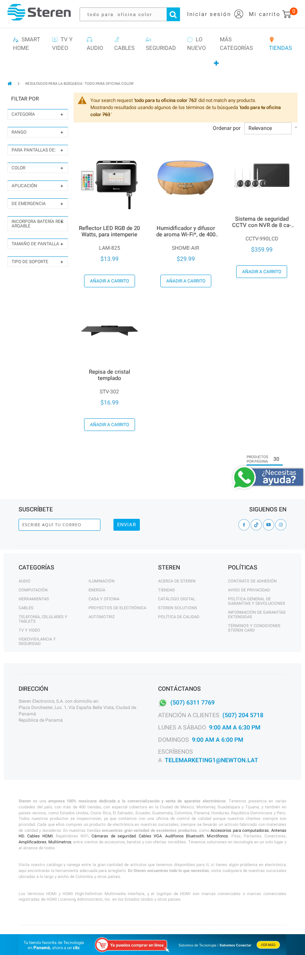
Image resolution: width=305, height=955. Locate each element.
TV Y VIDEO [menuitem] (62, 43)
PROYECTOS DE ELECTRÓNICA (117, 608)
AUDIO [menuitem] (95, 43)
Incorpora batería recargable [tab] (38, 223)
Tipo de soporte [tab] (30, 261)
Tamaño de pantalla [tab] (35, 243)
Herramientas (34, 599)
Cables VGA (150, 836)
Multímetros (59, 842)
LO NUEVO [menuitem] (196, 43)
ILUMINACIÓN (102, 581)
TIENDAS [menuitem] (280, 43)
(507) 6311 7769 (192, 702)
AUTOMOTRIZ (102, 617)
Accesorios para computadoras (240, 830)
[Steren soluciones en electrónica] (39, 12)
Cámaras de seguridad (114, 836)
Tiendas (166, 590)
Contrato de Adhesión (252, 581)
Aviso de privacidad (249, 590)
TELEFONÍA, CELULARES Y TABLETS (43, 619)
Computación (33, 590)
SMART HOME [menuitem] (26, 43)
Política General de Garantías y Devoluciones (256, 601)
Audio (24, 581)
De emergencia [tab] (29, 203)
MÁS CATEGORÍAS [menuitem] (236, 43)
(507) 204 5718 (242, 715)
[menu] (152, 51)
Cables (26, 608)
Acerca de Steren (177, 581)
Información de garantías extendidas (257, 614)
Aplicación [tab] (24, 185)
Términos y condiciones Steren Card (254, 628)
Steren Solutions (177, 608)
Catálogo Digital (176, 599)
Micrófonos (217, 836)
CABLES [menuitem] (124, 43)
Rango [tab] (19, 132)
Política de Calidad (178, 617)
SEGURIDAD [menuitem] (161, 43)
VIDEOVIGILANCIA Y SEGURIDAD (37, 641)
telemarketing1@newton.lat (211, 760)
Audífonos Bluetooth (184, 836)
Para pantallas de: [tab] (34, 150)
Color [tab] (18, 168)
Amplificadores (32, 842)
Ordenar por (227, 128)
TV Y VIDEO (29, 630)
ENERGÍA (97, 590)
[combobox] (133, 14)
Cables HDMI (39, 836)
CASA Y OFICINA (104, 599)
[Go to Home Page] (10, 83)
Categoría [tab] (23, 114)
